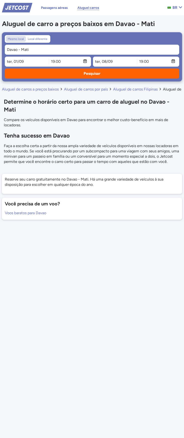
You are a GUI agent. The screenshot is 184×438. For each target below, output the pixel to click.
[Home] (17, 7)
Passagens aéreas (54, 8)
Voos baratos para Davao (25, 213)
